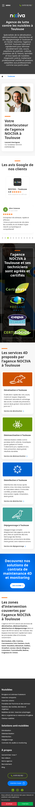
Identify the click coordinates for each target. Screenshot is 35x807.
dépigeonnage (12, 39)
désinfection (24, 37)
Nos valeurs (6, 758)
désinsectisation (10, 37)
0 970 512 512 (10, 147)
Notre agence (7, 761)
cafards (27, 51)
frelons (20, 53)
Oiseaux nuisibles (8, 718)
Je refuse (9, 804)
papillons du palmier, (13, 51)
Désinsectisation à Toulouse (17, 435)
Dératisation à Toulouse (15, 390)
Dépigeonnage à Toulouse (16, 525)
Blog (3, 767)
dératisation (25, 35)
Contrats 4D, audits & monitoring (14, 743)
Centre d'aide (15, 783)
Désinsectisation (8, 733)
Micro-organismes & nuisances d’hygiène (17, 715)
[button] (2, 238)
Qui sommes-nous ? (9, 755)
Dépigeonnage (7, 740)
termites (28, 53)
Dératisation (6, 730)
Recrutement (7, 764)
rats (20, 49)
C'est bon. (25, 804)
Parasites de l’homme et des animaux (16, 704)
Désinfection (6, 737)
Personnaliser (5, 800)
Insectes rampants (9, 697)
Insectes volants (8, 701)
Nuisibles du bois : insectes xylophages (16, 712)
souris (26, 49)
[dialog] (17, 800)
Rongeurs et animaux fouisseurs (14, 694)
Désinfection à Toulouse (15, 480)
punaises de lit (9, 53)
